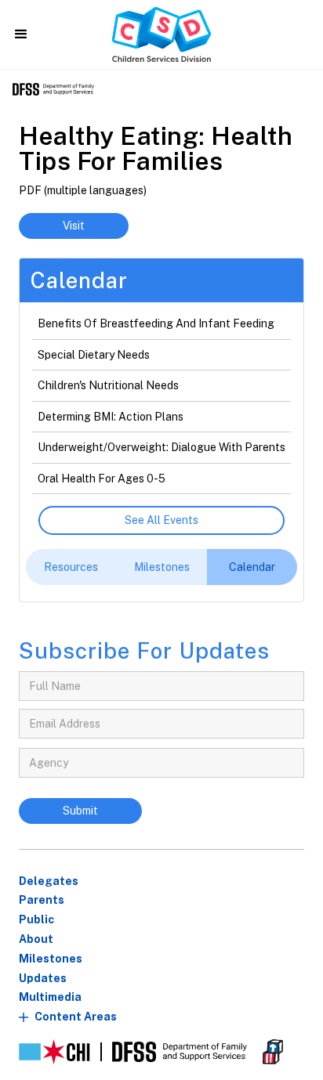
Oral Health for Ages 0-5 (101, 478)
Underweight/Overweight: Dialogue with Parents (161, 447)
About (36, 939)
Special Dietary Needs (94, 355)
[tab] (71, 567)
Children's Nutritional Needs (108, 385)
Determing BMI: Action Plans (110, 416)
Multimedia (50, 997)
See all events (161, 520)
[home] (161, 34)
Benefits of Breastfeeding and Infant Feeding (156, 323)
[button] (21, 34)
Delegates (48, 881)
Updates (43, 978)
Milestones (50, 958)
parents (41, 900)
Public (36, 919)
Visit (74, 225)
